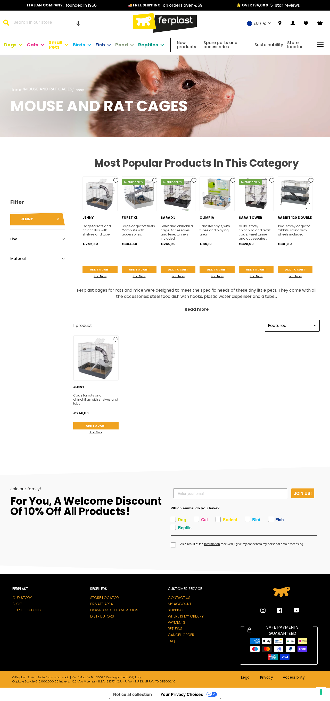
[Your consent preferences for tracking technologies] (321, 692)
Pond (121, 44)
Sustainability (268, 45)
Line (13, 239)
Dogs (10, 44)
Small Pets (55, 44)
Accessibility (294, 677)
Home (16, 90)
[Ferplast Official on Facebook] (275, 610)
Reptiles (148, 44)
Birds (79, 44)
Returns (175, 629)
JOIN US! (303, 493)
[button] (78, 23)
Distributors (102, 616)
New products (186, 45)
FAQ (171, 641)
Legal (245, 677)
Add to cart (100, 269)
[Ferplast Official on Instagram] (263, 610)
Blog (17, 604)
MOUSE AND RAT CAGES (48, 89)
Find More (100, 276)
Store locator (295, 45)
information (212, 544)
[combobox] (51, 23)
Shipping (175, 610)
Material (18, 258)
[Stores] (280, 23)
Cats (32, 44)
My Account (179, 604)
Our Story (22, 598)
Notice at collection (132, 694)
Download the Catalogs (114, 610)
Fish (100, 44)
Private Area (101, 604)
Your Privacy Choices (181, 694)
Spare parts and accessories (220, 45)
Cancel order (181, 635)
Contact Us (179, 598)
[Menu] (320, 44)
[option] (61, 5)
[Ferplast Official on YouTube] (292, 610)
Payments (176, 622)
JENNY (27, 219)
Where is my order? (186, 616)
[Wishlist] (305, 23)
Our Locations (26, 610)
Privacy (266, 677)
